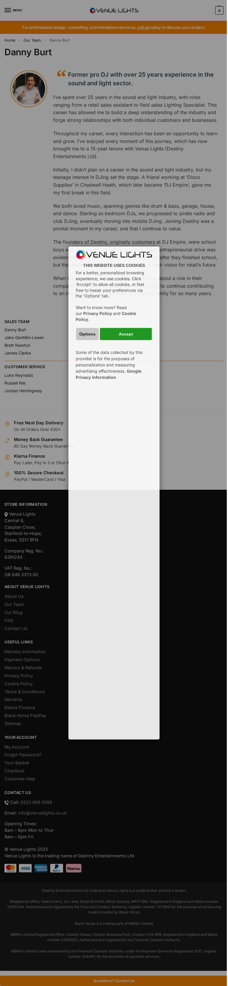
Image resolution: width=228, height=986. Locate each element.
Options (87, 333)
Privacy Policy (97, 313)
